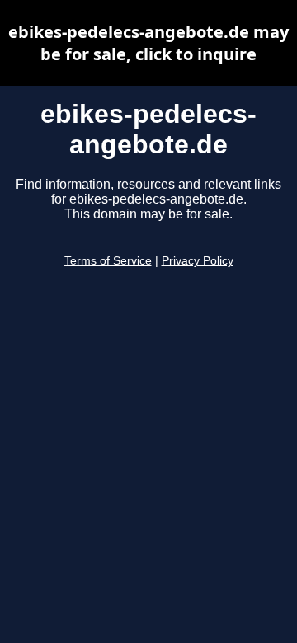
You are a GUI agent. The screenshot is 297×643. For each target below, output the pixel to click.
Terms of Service (108, 261)
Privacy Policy (197, 261)
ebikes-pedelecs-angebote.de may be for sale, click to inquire (148, 43)
